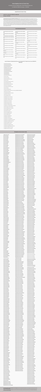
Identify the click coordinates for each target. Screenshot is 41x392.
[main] (20, 5)
